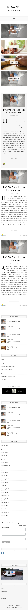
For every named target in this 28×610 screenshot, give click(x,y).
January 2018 (4, 482)
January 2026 (4, 445)
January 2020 (4, 472)
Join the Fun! (4, 373)
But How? (3, 595)
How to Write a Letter (6, 369)
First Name (4, 532)
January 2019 (4, 475)
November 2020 (5, 465)
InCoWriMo (14, 6)
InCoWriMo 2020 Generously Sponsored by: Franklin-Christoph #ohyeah (14, 391)
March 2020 (4, 469)
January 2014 (4, 505)
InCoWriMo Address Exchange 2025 (14, 188)
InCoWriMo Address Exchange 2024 (14, 258)
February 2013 (5, 512)
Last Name (4, 537)
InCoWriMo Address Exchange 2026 (14, 111)
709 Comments (23, 235)
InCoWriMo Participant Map (8, 376)
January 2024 (4, 452)
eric (6, 163)
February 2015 (5, 495)
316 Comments (21, 164)
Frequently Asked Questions (8, 366)
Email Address (6, 527)
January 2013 (4, 515)
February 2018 (5, 479)
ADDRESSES (4, 598)
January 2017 (4, 492)
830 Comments (23, 305)
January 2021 (4, 462)
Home (3, 359)
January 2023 (4, 455)
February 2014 (5, 502)
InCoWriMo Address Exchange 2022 (13, 348)
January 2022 (4, 459)
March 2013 (4, 508)
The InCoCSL (4, 379)
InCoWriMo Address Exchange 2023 (13, 341)
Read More (14, 158)
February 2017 (5, 489)
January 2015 (4, 498)
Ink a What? (4, 591)
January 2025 (4, 449)
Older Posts (7, 311)
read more (14, 33)
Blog (2, 363)
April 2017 (3, 485)
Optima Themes (18, 607)
